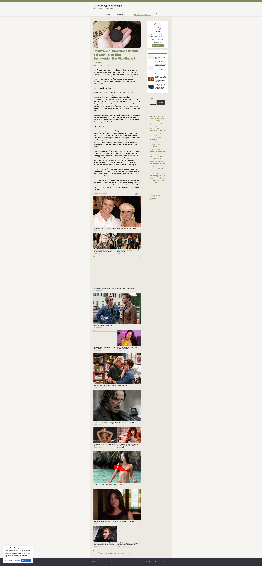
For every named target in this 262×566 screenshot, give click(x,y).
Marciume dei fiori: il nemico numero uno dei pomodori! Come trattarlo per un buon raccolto (157, 154)
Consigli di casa (141, 14)
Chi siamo (157, 561)
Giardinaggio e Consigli (108, 5)
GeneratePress (114, 561)
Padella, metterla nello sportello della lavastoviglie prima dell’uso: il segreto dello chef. (157, 166)
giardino (120, 14)
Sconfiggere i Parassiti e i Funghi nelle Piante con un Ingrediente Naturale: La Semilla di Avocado (116, 552)
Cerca (152, 99)
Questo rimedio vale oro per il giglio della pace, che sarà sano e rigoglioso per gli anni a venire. (157, 178)
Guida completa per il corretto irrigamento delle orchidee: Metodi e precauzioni (112, 553)
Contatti (162, 561)
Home (108, 14)
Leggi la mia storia (157, 45)
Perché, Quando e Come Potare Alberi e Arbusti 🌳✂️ (157, 119)
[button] (156, 14)
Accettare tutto (26, 560)
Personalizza (8, 560)
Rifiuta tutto (17, 560)
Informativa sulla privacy (148, 561)
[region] (18, 554)
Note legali (168, 561)
